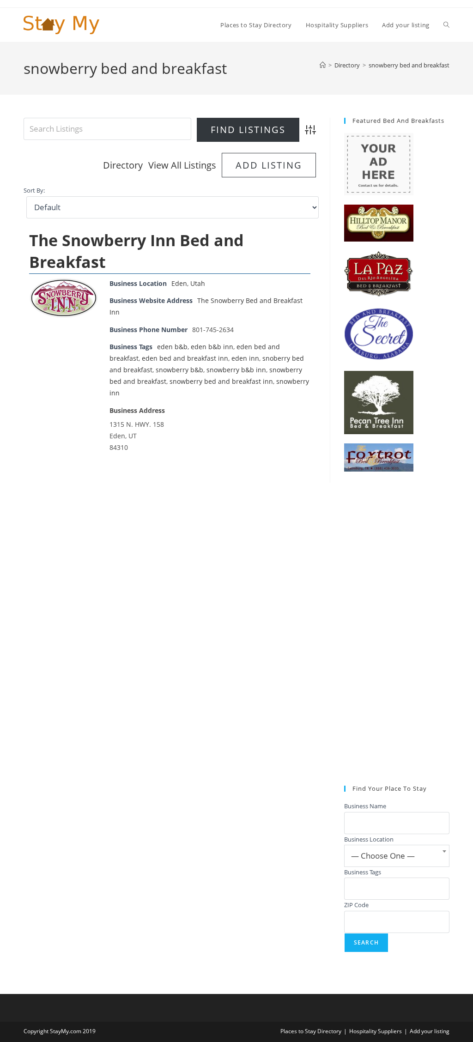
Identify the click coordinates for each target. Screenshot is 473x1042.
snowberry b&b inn (236, 369)
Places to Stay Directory (310, 1031)
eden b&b (172, 346)
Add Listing (269, 165)
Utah (197, 283)
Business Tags (362, 872)
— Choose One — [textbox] (383, 855)
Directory (123, 165)
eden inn (245, 358)
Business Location (369, 839)
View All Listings (182, 165)
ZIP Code (356, 905)
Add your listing (429, 1031)
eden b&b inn (212, 346)
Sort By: (34, 190)
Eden (179, 283)
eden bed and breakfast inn (185, 358)
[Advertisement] (396, 628)
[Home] (323, 65)
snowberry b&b (179, 369)
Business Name (365, 806)
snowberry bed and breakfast (409, 65)
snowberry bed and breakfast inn (221, 381)
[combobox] (396, 856)
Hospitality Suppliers (375, 1031)
